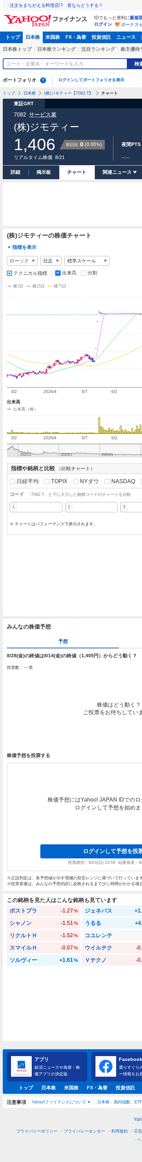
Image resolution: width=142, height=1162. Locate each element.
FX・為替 (75, 37)
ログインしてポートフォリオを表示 (91, 79)
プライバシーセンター (84, 1131)
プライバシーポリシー (37, 1131)
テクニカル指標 (30, 273)
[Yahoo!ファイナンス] (47, 17)
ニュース (126, 37)
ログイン (103, 24)
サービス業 (43, 115)
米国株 (52, 37)
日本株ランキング (56, 49)
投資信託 (101, 37)
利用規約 (119, 1131)
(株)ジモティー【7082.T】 (68, 93)
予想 (63, 641)
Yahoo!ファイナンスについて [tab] (59, 1102)
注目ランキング (98, 49)
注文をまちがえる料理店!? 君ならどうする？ (56, 5)
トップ (13, 37)
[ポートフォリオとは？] (43, 80)
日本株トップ (17, 49)
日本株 (33, 37)
